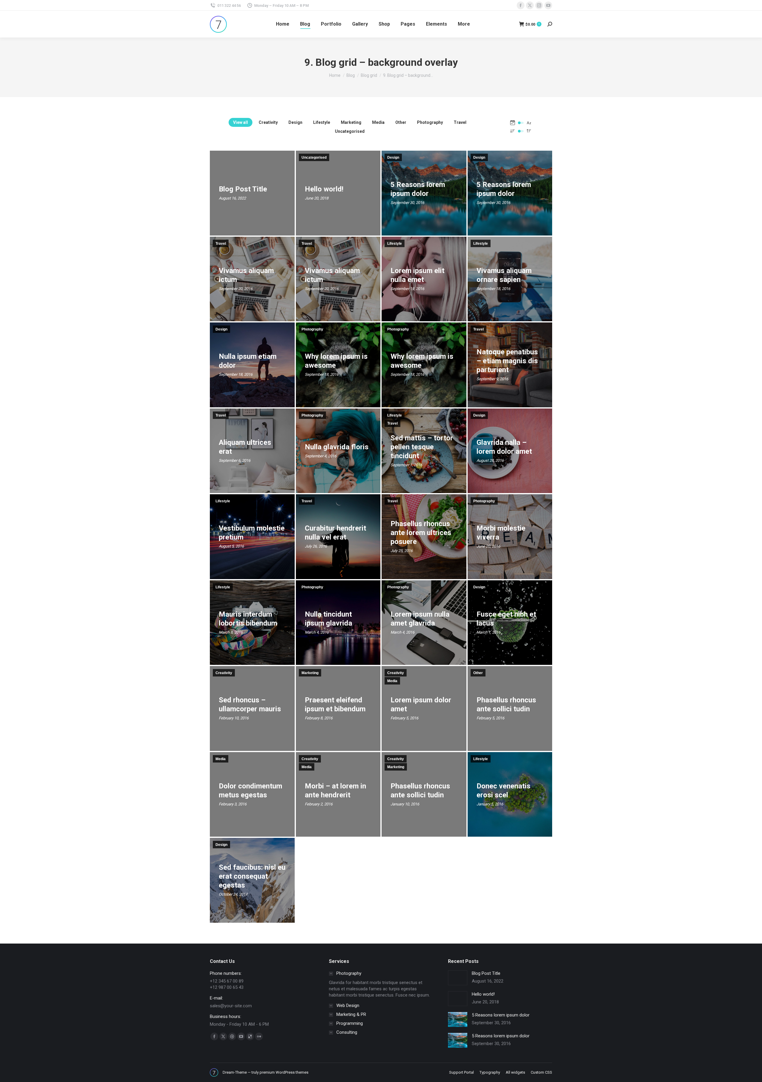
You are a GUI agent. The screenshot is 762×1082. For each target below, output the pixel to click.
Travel (460, 122)
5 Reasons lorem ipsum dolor (501, 1015)
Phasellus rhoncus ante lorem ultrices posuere (421, 533)
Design (295, 122)
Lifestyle (321, 122)
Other (400, 122)
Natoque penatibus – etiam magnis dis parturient (507, 361)
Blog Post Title (243, 189)
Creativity (268, 122)
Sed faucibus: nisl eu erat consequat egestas (252, 876)
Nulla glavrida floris (336, 447)
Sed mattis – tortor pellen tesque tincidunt (422, 447)
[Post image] (457, 977)
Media (378, 122)
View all (240, 122)
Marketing (351, 122)
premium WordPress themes (284, 1072)
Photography (430, 122)
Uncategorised (350, 131)
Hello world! (324, 189)
